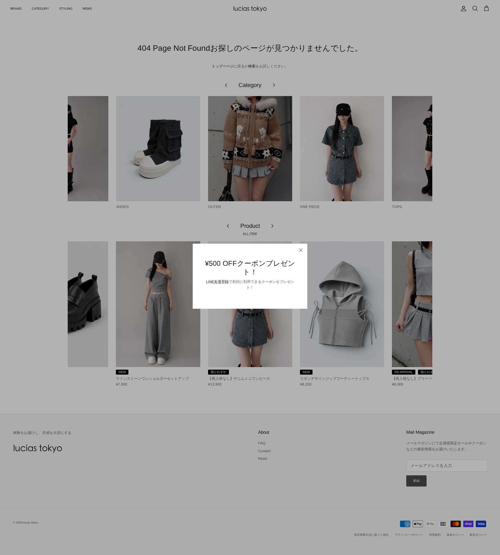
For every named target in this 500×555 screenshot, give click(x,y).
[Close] (301, 250)
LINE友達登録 (217, 282)
